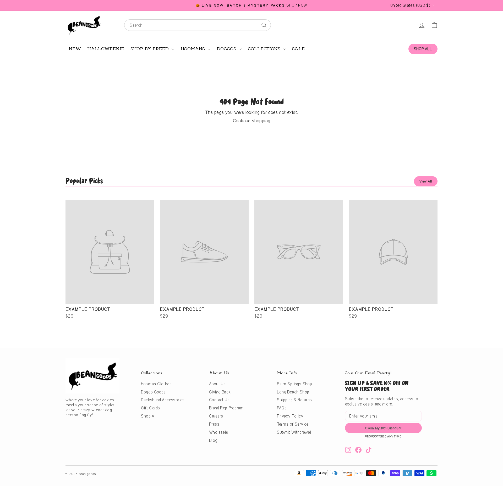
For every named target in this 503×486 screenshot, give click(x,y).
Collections (265, 49)
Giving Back (220, 392)
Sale (298, 49)
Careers (216, 416)
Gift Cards (150, 407)
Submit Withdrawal (294, 432)
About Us (217, 383)
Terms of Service (292, 424)
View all (425, 181)
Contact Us (219, 399)
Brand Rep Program (226, 407)
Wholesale (218, 432)
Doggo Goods (153, 392)
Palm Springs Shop (294, 383)
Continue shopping (251, 120)
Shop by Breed (150, 49)
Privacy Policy (290, 416)
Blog (213, 440)
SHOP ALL (423, 49)
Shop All (148, 416)
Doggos (227, 49)
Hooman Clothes (156, 383)
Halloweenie (105, 49)
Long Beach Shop (293, 392)
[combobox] (197, 25)
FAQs (282, 407)
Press (214, 424)
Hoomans (193, 49)
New (75, 49)
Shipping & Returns (294, 399)
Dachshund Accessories (162, 399)
